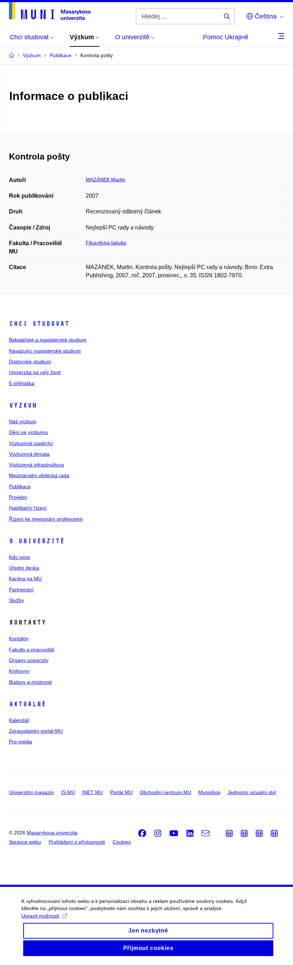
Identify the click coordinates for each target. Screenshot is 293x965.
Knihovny (19, 671)
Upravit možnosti (40, 916)
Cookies (122, 842)
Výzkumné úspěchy (31, 443)
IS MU (68, 792)
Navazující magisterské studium (45, 351)
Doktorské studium (30, 361)
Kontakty (19, 638)
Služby (16, 600)
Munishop (209, 792)
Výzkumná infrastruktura (36, 465)
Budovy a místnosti (30, 682)
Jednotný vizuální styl (252, 792)
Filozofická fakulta (106, 243)
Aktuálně (27, 704)
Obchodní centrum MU (165, 792)
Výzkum (23, 405)
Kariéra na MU (25, 578)
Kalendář (19, 720)
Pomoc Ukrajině (225, 37)
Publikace (20, 486)
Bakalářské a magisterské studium (47, 340)
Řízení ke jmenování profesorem (46, 519)
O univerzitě (37, 541)
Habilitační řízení (28, 508)
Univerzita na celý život (35, 372)
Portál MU (121, 792)
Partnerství (21, 589)
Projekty (18, 497)
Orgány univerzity (29, 660)
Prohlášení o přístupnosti (77, 842)
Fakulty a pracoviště (31, 649)
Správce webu (25, 842)
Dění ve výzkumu (28, 432)
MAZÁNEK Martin (105, 179)
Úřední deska (24, 568)
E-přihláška (21, 383)
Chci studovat (39, 324)
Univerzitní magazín (31, 792)
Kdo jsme (19, 557)
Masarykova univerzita (52, 832)
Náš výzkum (22, 421)
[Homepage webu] (49, 11)
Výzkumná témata (29, 454)
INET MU (92, 792)
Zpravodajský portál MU (36, 731)
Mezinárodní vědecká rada (39, 475)
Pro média (20, 741)
